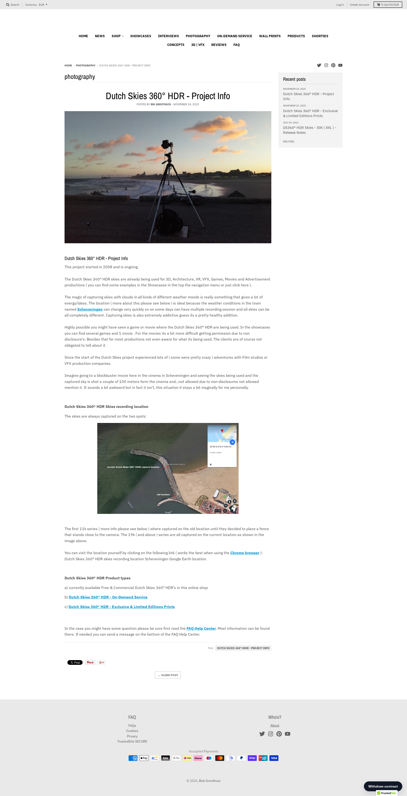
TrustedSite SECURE (132, 741)
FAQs (132, 725)
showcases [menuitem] (140, 36)
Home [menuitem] (83, 36)
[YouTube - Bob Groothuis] (340, 65)
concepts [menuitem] (175, 45)
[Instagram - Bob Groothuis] (326, 65)
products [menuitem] (296, 36)
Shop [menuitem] (116, 36)
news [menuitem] (100, 36)
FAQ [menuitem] (236, 45)
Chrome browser (244, 552)
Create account (359, 4)
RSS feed (288, 141)
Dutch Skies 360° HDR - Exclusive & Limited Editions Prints (122, 606)
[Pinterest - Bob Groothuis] (333, 65)
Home (68, 65)
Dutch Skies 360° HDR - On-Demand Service (108, 597)
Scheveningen (90, 309)
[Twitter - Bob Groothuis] (319, 65)
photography (85, 65)
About (274, 725)
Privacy (132, 736)
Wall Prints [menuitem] (270, 36)
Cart (390, 4)
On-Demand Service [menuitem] (234, 36)
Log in (340, 4)
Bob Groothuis (209, 781)
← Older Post (168, 675)
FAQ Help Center (201, 628)
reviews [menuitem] (219, 45)
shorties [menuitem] (320, 36)
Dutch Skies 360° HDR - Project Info (168, 95)
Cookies (132, 731)
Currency (31, 4)
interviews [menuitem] (168, 36)
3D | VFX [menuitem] (197, 45)
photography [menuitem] (198, 36)
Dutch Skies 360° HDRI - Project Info (243, 648)
